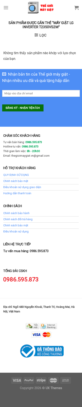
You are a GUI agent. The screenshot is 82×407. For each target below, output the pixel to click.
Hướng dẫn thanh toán (17, 193)
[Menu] (6, 7)
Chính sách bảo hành (16, 213)
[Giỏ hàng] (76, 7)
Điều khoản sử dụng (16, 231)
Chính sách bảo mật (15, 181)
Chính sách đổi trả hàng (18, 219)
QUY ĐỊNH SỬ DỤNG (16, 175)
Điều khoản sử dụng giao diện (22, 187)
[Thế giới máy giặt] (41, 7)
